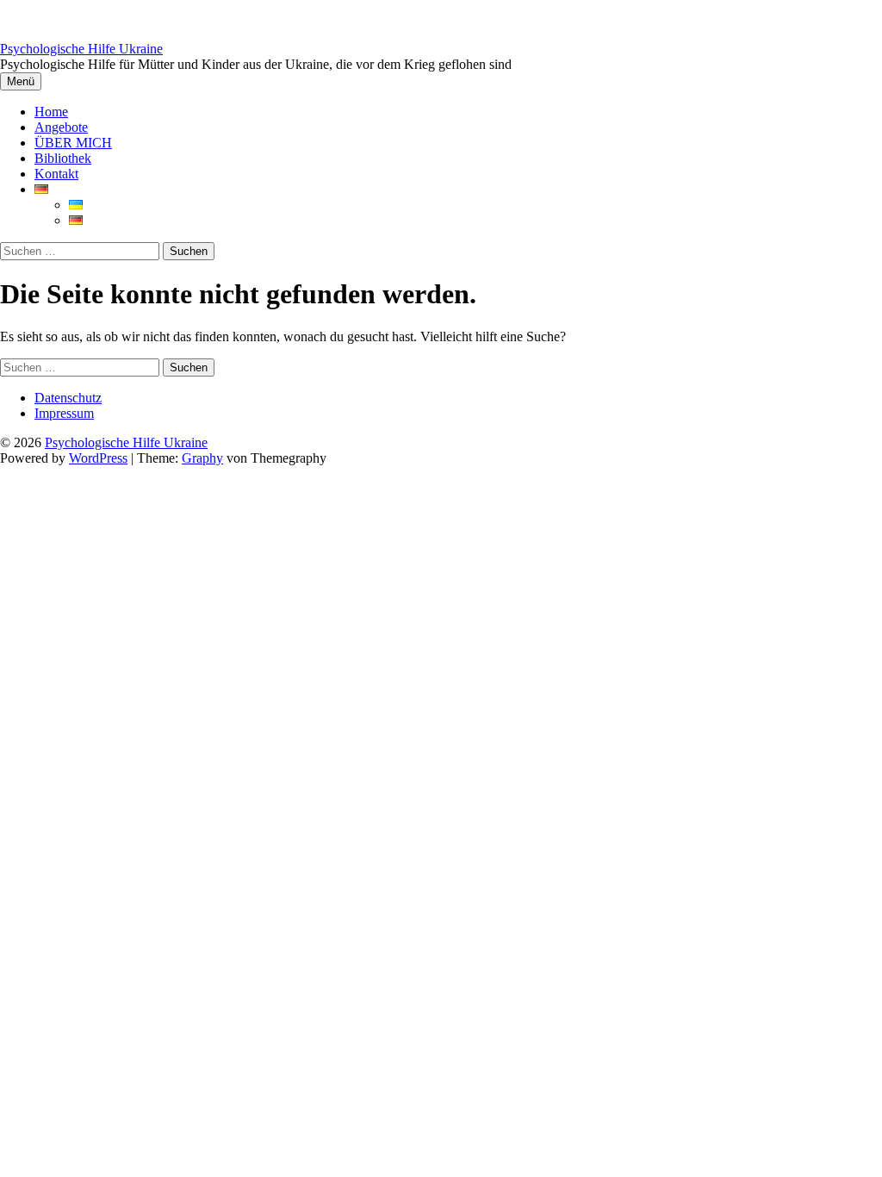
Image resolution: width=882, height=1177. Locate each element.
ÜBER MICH (73, 142)
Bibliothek (62, 158)
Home (51, 111)
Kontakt (56, 173)
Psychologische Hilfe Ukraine (81, 48)
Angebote (61, 127)
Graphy (202, 458)
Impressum (64, 413)
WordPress (98, 458)
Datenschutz (68, 397)
